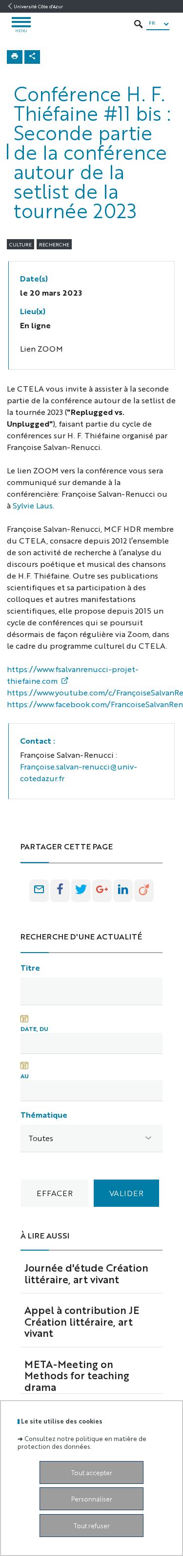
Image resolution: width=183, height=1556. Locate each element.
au (24, 1076)
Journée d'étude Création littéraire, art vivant (86, 1273)
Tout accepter (91, 1472)
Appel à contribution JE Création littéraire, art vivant (81, 1321)
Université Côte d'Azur (38, 6)
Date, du (34, 1028)
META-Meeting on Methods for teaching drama (76, 1375)
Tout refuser (92, 1525)
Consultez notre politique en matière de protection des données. (82, 1442)
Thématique (43, 1114)
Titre (30, 967)
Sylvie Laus (33, 505)
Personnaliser (91, 1499)
